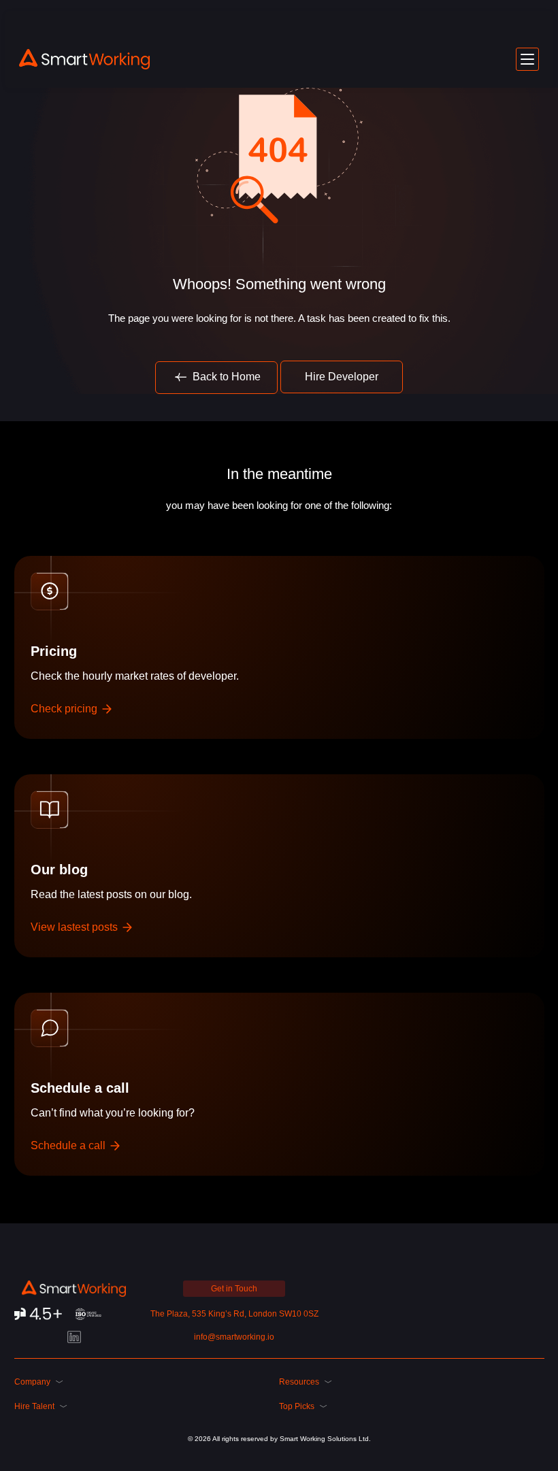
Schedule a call (69, 1145)
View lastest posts (75, 927)
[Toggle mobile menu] (527, 59)
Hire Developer (341, 376)
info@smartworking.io (234, 1337)
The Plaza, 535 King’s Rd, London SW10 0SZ (234, 1314)
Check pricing (65, 708)
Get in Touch (234, 1288)
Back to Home (225, 376)
